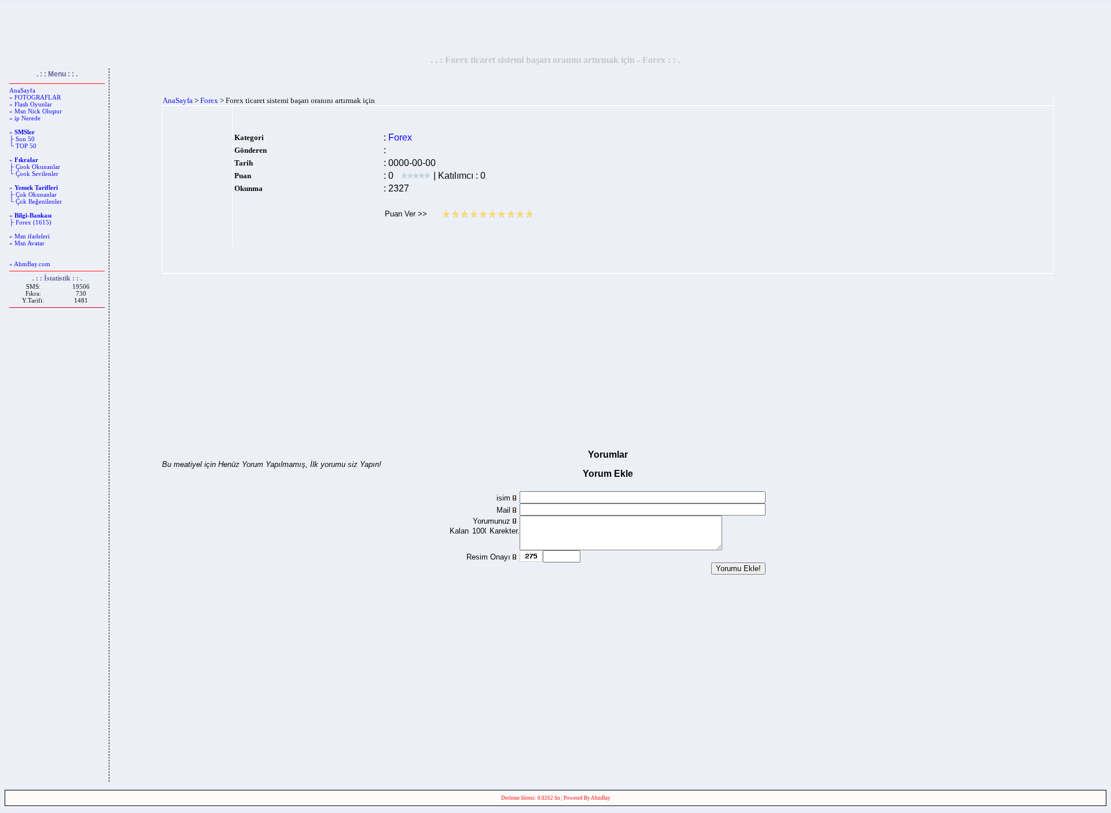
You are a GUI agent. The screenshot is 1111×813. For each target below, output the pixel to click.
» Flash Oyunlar (30, 104)
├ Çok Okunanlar (33, 194)
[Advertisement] (555, 27)
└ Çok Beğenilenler (35, 201)
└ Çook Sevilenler (33, 173)
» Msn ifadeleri (29, 236)
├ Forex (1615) (30, 222)
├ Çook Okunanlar (34, 166)
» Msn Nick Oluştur (35, 111)
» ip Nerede (25, 118)
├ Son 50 (22, 138)
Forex (209, 100)
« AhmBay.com (29, 263)
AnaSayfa (22, 90)
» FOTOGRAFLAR (35, 97)
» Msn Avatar (27, 243)
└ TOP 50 (22, 145)
